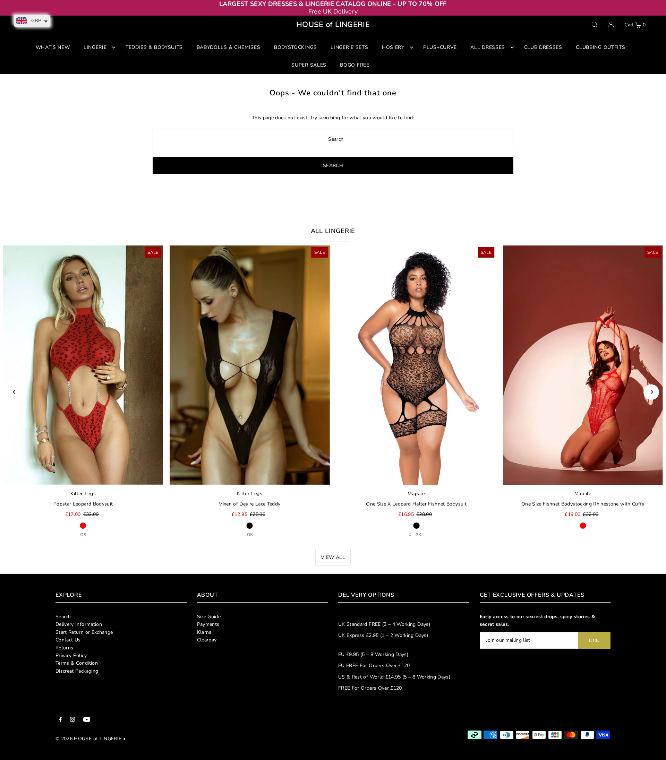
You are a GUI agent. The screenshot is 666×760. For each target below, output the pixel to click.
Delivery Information (79, 624)
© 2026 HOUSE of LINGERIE (88, 738)
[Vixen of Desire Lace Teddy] (250, 365)
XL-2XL (416, 534)
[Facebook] (60, 720)
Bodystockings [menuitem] (295, 47)
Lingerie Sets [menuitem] (349, 47)
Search (63, 616)
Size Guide (209, 616)
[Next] (651, 392)
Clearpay (207, 640)
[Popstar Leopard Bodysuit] (83, 365)
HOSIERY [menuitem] (393, 47)
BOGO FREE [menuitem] (354, 65)
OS (83, 534)
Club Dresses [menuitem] (543, 47)
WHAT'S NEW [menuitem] (53, 47)
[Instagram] (72, 720)
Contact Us (68, 640)
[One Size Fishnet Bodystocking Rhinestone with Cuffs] (583, 365)
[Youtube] (86, 720)
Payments (208, 624)
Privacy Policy (71, 655)
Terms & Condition (77, 663)
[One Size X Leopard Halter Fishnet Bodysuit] (416, 365)
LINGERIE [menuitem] (95, 47)
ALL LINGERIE (333, 231)
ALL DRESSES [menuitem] (487, 47)
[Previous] (15, 392)
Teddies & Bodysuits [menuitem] (154, 47)
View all (333, 557)
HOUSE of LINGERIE (333, 24)
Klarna (204, 632)
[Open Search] (594, 24)
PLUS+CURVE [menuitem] (440, 47)
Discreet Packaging (77, 671)
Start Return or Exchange (84, 632)
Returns (64, 648)
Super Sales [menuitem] (308, 65)
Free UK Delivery (333, 11)
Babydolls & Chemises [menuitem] (229, 47)
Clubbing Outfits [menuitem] (600, 47)
